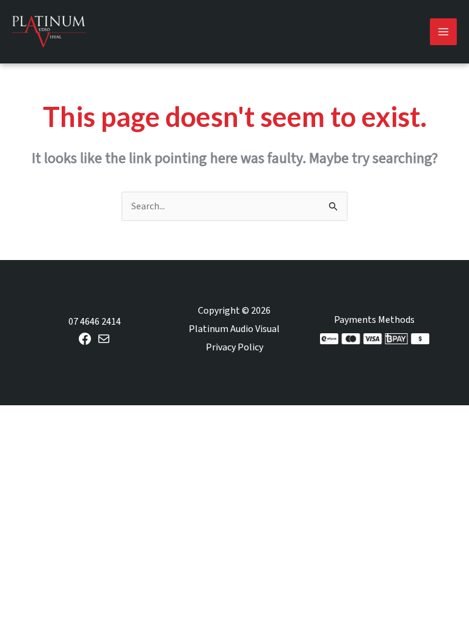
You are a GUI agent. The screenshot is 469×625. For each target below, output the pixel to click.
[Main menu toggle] (443, 31)
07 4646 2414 (94, 321)
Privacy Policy (234, 347)
